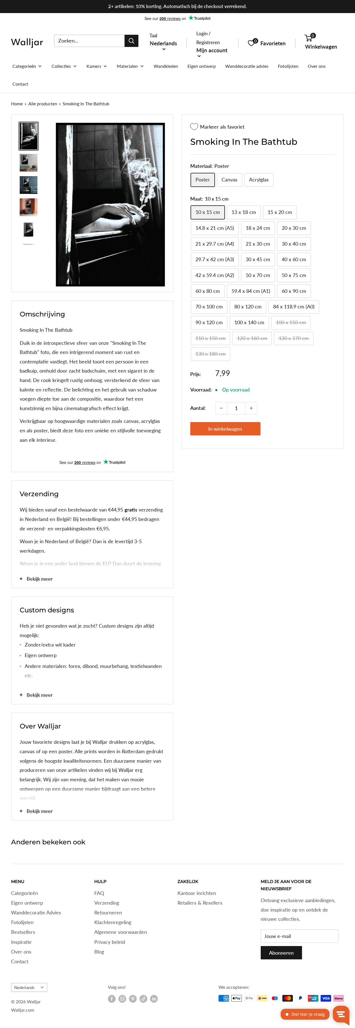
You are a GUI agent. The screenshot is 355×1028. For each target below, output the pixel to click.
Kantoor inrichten (197, 893)
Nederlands (24, 987)
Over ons (21, 952)
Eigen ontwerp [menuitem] (201, 66)
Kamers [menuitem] (94, 66)
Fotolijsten (22, 922)
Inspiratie (21, 942)
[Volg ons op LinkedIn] (154, 999)
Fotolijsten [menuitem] (288, 66)
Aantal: (198, 408)
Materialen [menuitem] (127, 66)
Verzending (106, 903)
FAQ (99, 893)
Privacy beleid (109, 942)
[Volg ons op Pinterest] (133, 999)
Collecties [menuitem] (61, 66)
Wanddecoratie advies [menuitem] (246, 66)
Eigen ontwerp (27, 903)
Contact (19, 961)
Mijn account (211, 50)
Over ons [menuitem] (317, 66)
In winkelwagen (225, 429)
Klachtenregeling (112, 922)
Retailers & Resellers (200, 903)
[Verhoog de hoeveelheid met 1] (251, 408)
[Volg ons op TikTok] (143, 999)
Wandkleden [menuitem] (166, 66)
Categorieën (24, 893)
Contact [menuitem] (20, 83)
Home (17, 103)
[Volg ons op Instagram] (122, 999)
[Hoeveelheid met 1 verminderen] (221, 408)
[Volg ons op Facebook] (112, 999)
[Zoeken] (131, 40)
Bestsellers (23, 932)
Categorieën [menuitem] (24, 66)
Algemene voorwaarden (120, 932)
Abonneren (281, 953)
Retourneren (108, 912)
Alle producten (42, 103)
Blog (99, 952)
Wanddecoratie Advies (36, 912)
